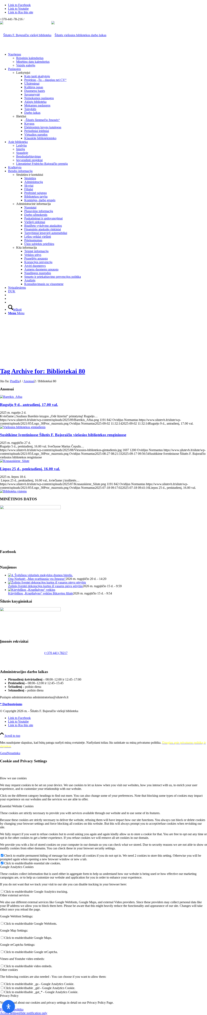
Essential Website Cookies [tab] (17, 806)
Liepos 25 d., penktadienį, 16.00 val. (30, 469)
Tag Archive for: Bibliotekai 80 (42, 371)
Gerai (3, 753)
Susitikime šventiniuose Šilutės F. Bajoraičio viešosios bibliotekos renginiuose (63, 435)
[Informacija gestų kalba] (9, 298)
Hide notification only (33, 1013)
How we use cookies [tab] (13, 778)
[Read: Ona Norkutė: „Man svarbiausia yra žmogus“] (40, 575)
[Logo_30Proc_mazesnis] (25, 35)
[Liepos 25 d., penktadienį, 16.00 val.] (14, 461)
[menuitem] (107, 60)
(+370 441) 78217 (56, 653)
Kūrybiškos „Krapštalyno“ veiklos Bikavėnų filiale (40, 593)
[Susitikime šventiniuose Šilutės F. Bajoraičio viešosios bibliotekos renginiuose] (22, 427)
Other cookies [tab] (9, 969)
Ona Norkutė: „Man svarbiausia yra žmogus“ (37, 578)
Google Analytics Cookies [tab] (17, 867)
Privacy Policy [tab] (9, 995)
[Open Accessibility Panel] (8, 1006)
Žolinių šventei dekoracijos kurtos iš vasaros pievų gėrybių (45, 586)
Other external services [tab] (14, 895)
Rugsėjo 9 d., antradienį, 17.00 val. (29, 405)
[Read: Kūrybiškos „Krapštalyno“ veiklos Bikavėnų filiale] (31, 589)
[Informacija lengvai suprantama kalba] (9, 295)
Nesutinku (13, 753)
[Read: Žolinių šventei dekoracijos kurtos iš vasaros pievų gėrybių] (47, 582)
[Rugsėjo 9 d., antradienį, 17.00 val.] (11, 396)
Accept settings (9, 1013)
